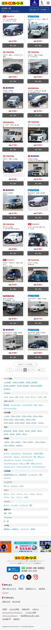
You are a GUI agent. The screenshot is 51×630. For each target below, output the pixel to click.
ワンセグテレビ (27, 453)
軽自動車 (6, 405)
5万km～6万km (20, 419)
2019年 (12, 434)
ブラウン (6, 497)
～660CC (7, 442)
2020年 (18, 434)
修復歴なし (15, 529)
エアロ (21, 486)
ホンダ (11, 397)
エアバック (7, 478)
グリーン (19, 497)
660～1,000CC (16, 442)
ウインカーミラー (9, 467)
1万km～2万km (15, 416)
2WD (5, 513)
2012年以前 (7, 431)
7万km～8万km (8, 423)
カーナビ (6, 453)
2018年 (6, 434)
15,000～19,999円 (18, 382)
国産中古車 (6, 602)
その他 (26, 497)
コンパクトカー (16, 405)
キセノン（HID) (24, 463)
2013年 (15, 431)
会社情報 (5, 619)
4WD (10, 513)
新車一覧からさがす (9, 589)
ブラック (19, 494)
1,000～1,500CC (27, 442)
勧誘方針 (17, 619)
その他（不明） (39, 453)
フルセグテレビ (16, 453)
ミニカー (5, 593)
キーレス (18, 460)
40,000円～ (7, 389)
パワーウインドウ (26, 457)
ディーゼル (14, 505)
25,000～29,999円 (10, 386)
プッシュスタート (28, 460)
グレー (13, 494)
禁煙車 (33, 529)
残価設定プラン (31, 589)
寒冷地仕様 (22, 475)
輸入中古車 (16, 602)
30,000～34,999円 (23, 386)
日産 (16, 397)
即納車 (21, 589)
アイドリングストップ (23, 467)
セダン (40, 405)
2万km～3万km (27, 416)
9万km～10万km (31, 423)
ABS (40, 475)
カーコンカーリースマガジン (12, 612)
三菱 (45, 397)
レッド (26, 494)
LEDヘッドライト (36, 463)
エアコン (16, 457)
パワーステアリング (38, 467)
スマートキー (8, 457)
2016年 (33, 431)
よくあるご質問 (30, 612)
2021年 (24, 434)
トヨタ (6, 397)
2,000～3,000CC (9, 445)
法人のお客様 (14, 609)
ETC (35, 457)
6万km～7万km (31, 419)
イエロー (32, 494)
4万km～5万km (8, 419)
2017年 (39, 431)
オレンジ (39, 494)
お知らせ (35, 609)
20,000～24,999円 (32, 382)
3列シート (41, 457)
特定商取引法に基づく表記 (30, 616)
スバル (27, 397)
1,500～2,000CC (40, 442)
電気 (30, 505)
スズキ (40, 397)
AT (4, 521)
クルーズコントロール (11, 463)
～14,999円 (7, 382)
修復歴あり (7, 529)
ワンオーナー (25, 529)
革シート (6, 486)
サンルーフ (14, 486)
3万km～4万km (38, 416)
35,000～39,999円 (36, 386)
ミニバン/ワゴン (27, 405)
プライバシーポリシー (10, 616)
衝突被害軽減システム (11, 475)
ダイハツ (33, 397)
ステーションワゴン (10, 408)
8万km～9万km (20, 423)
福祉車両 (42, 589)
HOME (4, 609)
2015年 (27, 431)
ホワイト (6, 494)
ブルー (13, 497)
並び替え (44, 9)
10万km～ (41, 423)
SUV (35, 405)
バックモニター (33, 475)
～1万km (6, 416)
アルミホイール (9, 460)
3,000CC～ (19, 445)
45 (39, 370)
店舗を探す (26, 609)
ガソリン (6, 505)
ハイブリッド (23, 505)
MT (8, 521)
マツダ (21, 397)
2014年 (21, 431)
